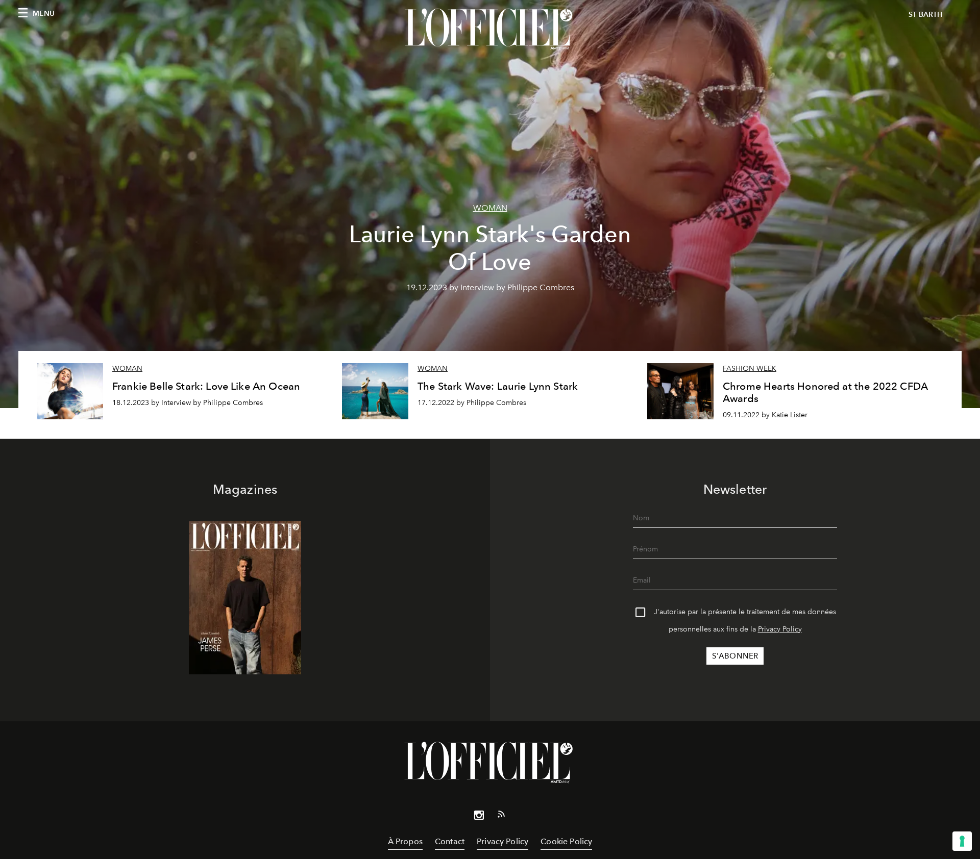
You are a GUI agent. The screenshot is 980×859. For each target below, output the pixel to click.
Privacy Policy (780, 629)
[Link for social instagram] (479, 817)
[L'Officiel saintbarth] (490, 29)
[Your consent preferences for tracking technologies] (962, 841)
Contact (449, 841)
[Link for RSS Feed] (501, 816)
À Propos (405, 841)
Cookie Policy (566, 841)
